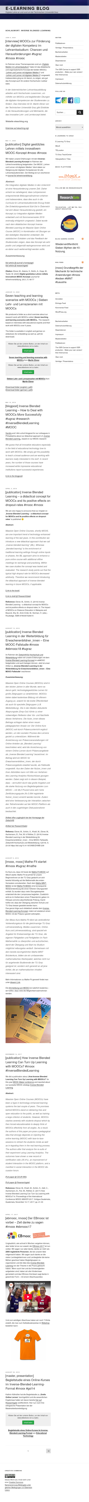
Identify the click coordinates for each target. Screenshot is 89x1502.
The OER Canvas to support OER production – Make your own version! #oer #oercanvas (69, 72)
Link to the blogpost (14, 476)
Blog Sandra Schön (64, 239)
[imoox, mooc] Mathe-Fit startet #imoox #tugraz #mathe (25, 863)
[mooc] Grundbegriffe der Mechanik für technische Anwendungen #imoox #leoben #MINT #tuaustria (69, 275)
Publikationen (60, 43)
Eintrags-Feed (60, 303)
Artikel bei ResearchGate (16, 826)
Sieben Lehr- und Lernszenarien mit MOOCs (26, 378)
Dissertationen (60, 60)
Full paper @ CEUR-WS (16, 1176)
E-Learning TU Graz (62, 141)
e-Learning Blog (28, 8)
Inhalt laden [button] (28, 351)
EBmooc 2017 (38, 1246)
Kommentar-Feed (61, 307)
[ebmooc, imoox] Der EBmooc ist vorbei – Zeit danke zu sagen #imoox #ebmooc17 (27, 1222)
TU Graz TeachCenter (63, 154)
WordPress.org (60, 312)
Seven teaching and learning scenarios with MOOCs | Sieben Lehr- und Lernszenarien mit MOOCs (26, 301)
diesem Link (15, 982)
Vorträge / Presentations (64, 47)
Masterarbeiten (61, 56)
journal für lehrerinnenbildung (20, 175)
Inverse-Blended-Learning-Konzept (20, 660)
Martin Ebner (33, 360)
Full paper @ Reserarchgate (17, 1182)
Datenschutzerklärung (63, 83)
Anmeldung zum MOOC (19, 988)
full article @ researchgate (16, 265)
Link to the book (12, 590)
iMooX (57, 146)
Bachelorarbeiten (61, 52)
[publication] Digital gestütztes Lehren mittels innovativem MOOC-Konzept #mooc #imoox (26, 148)
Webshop (45, 1323)
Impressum (59, 79)
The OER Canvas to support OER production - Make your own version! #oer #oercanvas (68, 350)
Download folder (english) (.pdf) (19, 387)
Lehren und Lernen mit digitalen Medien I (23, 72)
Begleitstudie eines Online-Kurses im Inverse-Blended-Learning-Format (28, 1431)
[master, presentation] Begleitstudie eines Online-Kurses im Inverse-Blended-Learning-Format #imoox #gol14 (27, 1381)
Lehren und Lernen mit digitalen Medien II (23, 75)
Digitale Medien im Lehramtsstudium (27, 65)
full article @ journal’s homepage (19, 262)
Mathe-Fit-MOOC (39, 872)
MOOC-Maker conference (23, 1082)
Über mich (59, 65)
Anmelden (59, 299)
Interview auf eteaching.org (17, 128)
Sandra (9, 433)
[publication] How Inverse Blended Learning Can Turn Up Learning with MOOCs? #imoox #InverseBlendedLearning (27, 1063)
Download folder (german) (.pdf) (19, 389)
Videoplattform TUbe (63, 159)
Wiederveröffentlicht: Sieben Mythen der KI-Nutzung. (67, 247)
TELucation (59, 150)
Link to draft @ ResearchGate (18, 596)
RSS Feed (59, 262)
